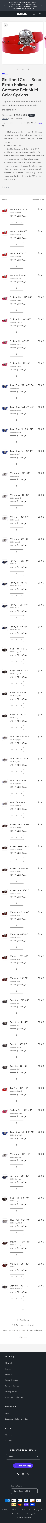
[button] (5, 14)
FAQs (7, 1413)
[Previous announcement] (5, 5)
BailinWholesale (14, 1510)
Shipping (5, 119)
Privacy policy (39, 1510)
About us (8, 1435)
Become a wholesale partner (16, 1419)
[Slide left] (17, 69)
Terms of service (17, 1514)
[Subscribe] (37, 1457)
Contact (8, 1440)
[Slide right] (28, 69)
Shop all (8, 1363)
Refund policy (27, 1510)
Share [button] (6, 187)
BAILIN (5, 73)
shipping (22, 1330)
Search (8, 1369)
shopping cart (9, 109)
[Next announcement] (41, 5)
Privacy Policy (11, 1391)
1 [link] (16, 1309)
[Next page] (30, 1309)
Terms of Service (12, 1386)
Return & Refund (11, 1380)
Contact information (24, 1518)
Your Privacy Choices (14, 1397)
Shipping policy (31, 1514)
